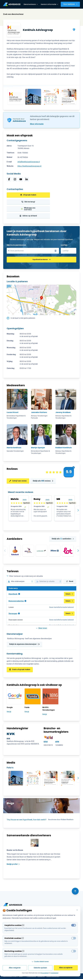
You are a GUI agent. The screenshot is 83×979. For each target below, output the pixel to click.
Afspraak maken (29, 195)
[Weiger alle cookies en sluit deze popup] (77, 910)
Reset (71, 581)
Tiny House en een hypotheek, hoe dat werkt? (26, 819)
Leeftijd (64, 245)
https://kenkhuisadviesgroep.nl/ (30, 166)
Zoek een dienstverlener (13, 14)
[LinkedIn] (26, 179)
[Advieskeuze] (11, 4)
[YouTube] (20, 179)
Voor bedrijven (69, 4)
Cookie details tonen (41, 961)
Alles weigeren (15, 968)
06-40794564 (23, 157)
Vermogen (13, 613)
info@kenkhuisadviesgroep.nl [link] (29, 162)
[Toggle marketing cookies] (73, 938)
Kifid (46, 742)
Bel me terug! (30, 202)
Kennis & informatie (48, 4)
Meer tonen (42, 628)
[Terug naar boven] (75, 891)
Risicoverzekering (16, 601)
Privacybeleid (44, 973)
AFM (57, 742)
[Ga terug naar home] (12, 905)
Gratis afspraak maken (21, 669)
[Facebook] (9, 179)
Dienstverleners (30, 4)
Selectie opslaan (40, 968)
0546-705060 (23, 153)
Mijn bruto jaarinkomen (16, 245)
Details (68, 594)
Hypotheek (13, 594)
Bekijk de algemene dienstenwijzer (23, 644)
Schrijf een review (19, 481)
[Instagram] (15, 179)
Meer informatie (37, 124)
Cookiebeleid (54, 973)
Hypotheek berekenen (40, 259)
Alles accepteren (65, 968)
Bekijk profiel (12, 864)
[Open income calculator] (55, 250)
